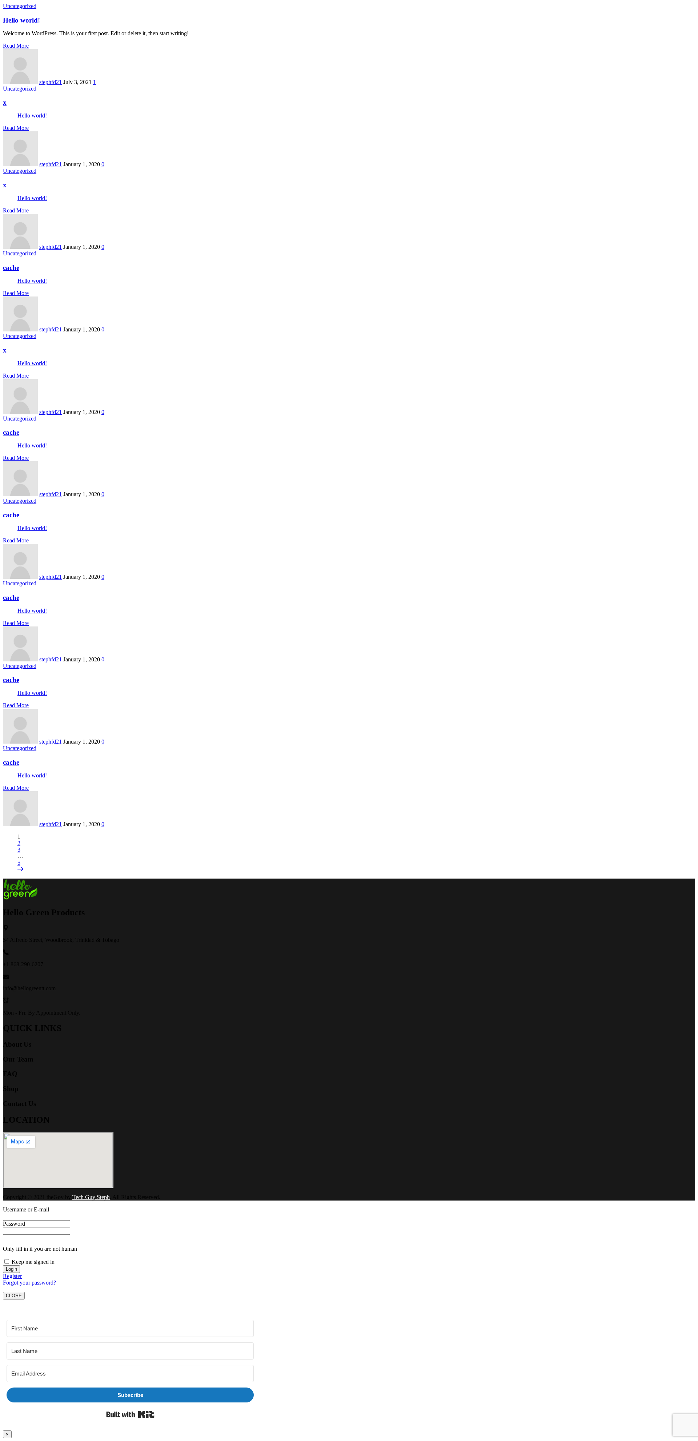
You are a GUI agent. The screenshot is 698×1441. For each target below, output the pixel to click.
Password (14, 1224)
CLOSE (14, 1295)
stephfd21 (50, 82)
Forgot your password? (29, 1282)
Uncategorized (19, 6)
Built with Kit (130, 1414)
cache (11, 267)
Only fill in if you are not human (40, 1249)
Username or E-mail (26, 1209)
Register (12, 1276)
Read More (16, 46)
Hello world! (21, 20)
